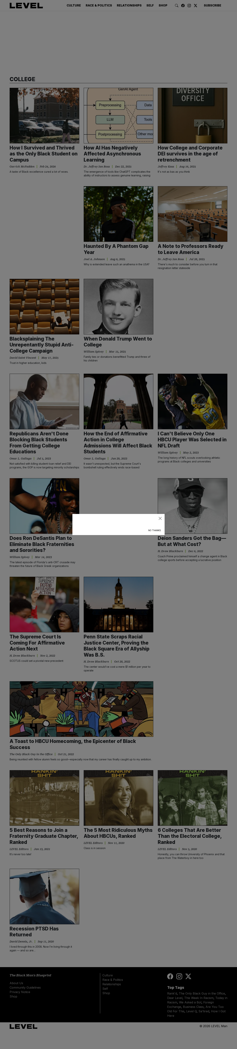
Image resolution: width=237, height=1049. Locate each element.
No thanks (154, 530)
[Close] (160, 518)
